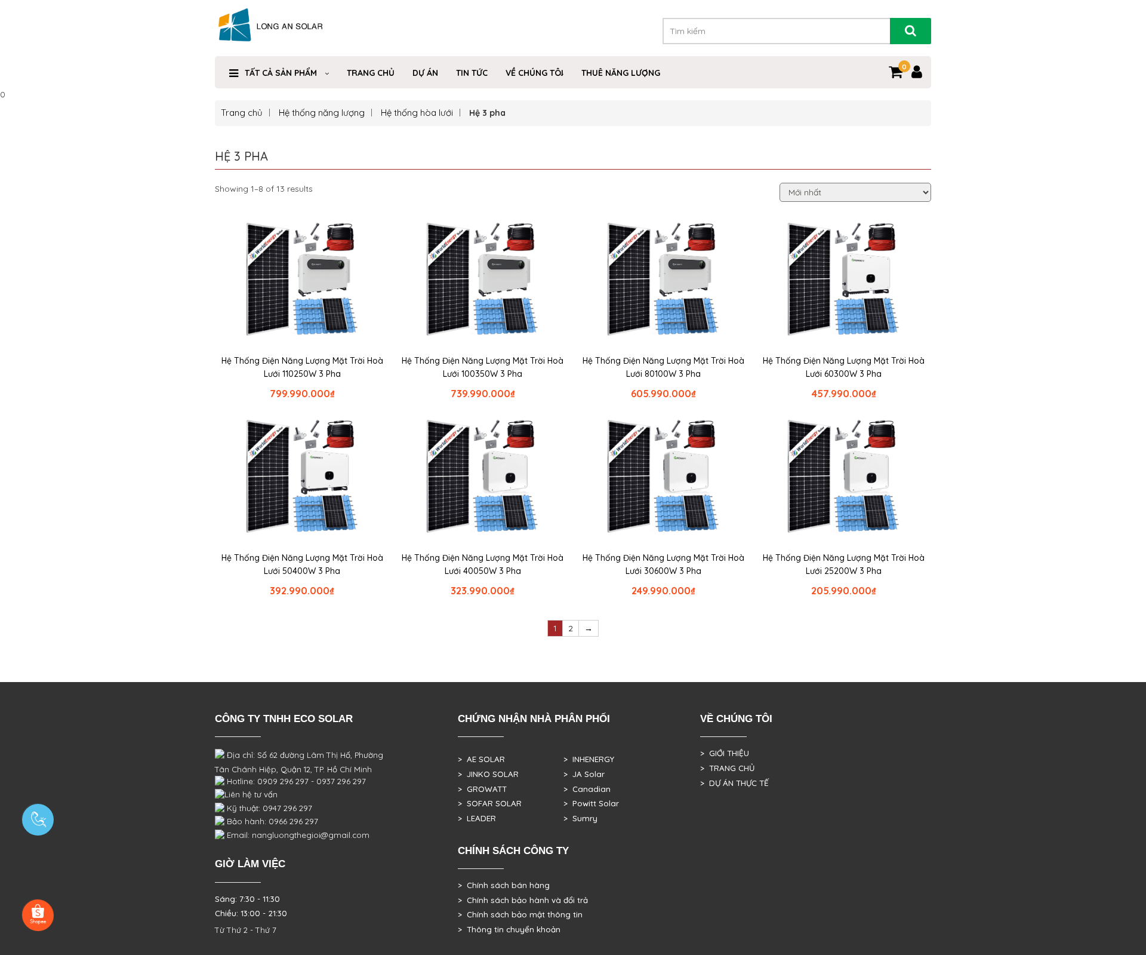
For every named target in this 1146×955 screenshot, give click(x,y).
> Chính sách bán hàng (504, 885)
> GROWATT (482, 789)
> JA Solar (584, 774)
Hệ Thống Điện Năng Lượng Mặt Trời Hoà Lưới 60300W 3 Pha (844, 367)
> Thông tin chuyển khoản (509, 929)
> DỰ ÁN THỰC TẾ (734, 783)
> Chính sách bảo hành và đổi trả (523, 900)
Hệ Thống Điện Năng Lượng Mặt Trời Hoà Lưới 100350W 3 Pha (482, 367)
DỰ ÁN (425, 72)
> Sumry (580, 818)
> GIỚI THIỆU (724, 753)
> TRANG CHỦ (727, 768)
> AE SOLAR (481, 759)
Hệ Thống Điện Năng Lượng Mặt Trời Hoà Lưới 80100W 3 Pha (663, 367)
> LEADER (477, 818)
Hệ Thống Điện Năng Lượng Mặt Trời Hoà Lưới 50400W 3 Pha (302, 564)
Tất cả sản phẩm (281, 72)
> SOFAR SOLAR (490, 803)
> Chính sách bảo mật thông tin (520, 914)
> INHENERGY (588, 759)
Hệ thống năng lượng (322, 112)
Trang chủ (371, 72)
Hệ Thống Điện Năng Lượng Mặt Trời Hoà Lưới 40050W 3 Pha (482, 564)
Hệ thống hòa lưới (417, 112)
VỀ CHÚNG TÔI (534, 72)
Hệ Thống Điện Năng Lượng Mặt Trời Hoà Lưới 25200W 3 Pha (844, 564)
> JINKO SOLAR (488, 774)
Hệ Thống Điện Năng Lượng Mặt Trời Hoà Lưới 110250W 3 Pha (302, 367)
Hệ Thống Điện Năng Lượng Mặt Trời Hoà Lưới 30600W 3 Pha (663, 564)
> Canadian (587, 789)
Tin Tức (472, 72)
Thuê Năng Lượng (620, 72)
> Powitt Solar (591, 803)
